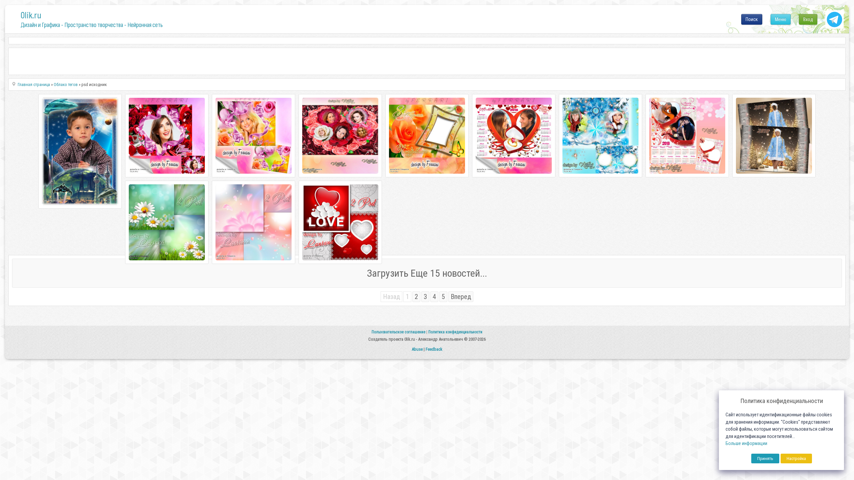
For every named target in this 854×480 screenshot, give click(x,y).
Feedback (434, 349)
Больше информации (746, 443)
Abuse (417, 349)
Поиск (752, 19)
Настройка (796, 458)
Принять (765, 458)
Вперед (461, 297)
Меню (780, 19)
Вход (808, 19)
